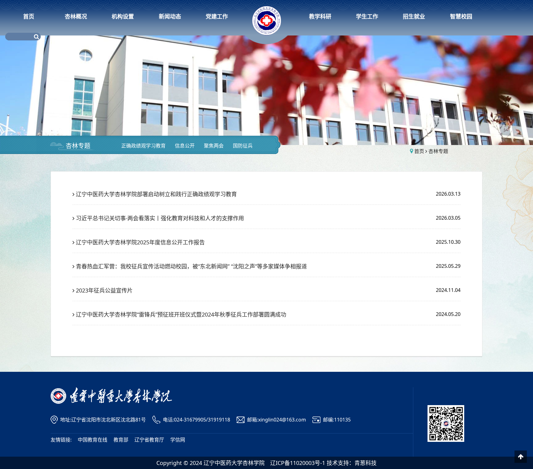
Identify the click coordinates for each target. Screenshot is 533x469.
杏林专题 (78, 146)
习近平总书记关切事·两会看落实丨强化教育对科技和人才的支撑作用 (160, 218)
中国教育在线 (92, 439)
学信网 (177, 439)
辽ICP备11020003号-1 (297, 463)
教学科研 (320, 16)
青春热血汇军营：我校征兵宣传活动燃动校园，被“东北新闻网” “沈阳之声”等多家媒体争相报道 (191, 266)
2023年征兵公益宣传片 (104, 290)
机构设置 (123, 16)
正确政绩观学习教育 (143, 145)
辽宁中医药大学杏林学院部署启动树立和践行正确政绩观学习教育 (156, 194)
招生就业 (414, 16)
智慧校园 (461, 16)
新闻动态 (170, 16)
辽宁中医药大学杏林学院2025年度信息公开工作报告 (140, 242)
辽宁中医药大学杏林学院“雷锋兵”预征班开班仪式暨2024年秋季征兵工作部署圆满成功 (181, 314)
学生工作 (367, 16)
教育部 (121, 439)
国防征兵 (243, 145)
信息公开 (185, 145)
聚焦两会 (214, 145)
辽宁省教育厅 (149, 439)
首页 (28, 16)
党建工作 (217, 16)
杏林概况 (76, 16)
